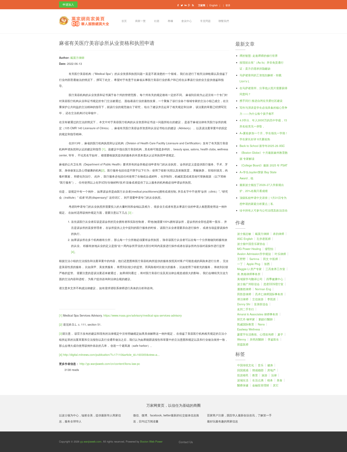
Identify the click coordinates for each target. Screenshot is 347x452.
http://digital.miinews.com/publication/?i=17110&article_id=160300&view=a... (111, 355)
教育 (255, 375)
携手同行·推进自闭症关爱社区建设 (261, 101)
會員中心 (186, 21)
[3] (129, 213)
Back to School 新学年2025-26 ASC (262, 146)
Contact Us (185, 442)
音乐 (260, 365)
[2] (102, 170)
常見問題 (205, 21)
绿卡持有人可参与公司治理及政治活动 (263, 210)
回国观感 (242, 370)
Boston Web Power (151, 441)
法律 (274, 375)
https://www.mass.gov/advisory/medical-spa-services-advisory (142, 315)
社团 (156, 21)
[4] (72, 252)
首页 (124, 21)
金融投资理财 (260, 385)
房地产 (271, 370)
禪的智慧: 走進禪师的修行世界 (259, 56)
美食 (279, 380)
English (213, 5)
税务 (270, 380)
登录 (228, 5)
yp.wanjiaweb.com (90, 441)
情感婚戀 (257, 370)
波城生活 (242, 380)
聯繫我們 (223, 21)
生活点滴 (257, 380)
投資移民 (242, 375)
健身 (270, 365)
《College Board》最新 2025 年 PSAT (264, 165)
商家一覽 (140, 21)
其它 (276, 385)
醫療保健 (242, 385)
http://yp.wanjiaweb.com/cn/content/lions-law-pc (110, 364)
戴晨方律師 (77, 58)
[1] (103, 149)
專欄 (170, 21)
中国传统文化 (245, 365)
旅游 (264, 375)
